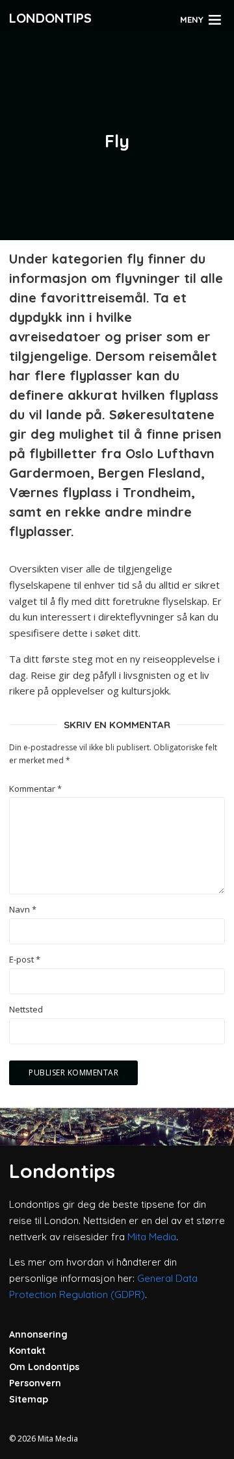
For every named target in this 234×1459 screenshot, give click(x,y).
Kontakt (27, 1350)
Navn (22, 909)
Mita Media (151, 1237)
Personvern (35, 1383)
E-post (24, 959)
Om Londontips (44, 1367)
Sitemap (28, 1399)
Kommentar (35, 788)
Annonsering (38, 1334)
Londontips (50, 18)
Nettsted (26, 1009)
